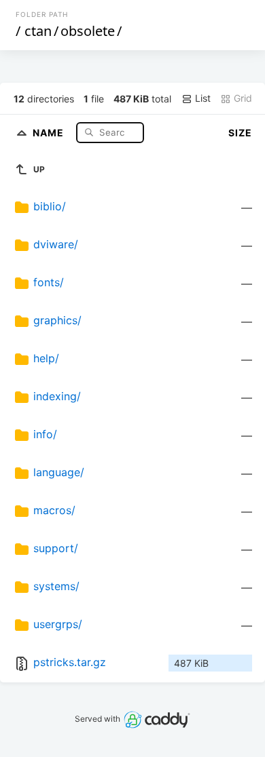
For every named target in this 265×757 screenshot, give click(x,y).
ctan (38, 31)
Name (50, 132)
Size (240, 132)
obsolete (87, 31)
